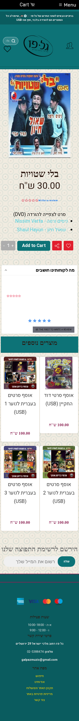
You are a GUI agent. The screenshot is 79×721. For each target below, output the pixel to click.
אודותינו (40, 682)
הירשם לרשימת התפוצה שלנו (40, 549)
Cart (25, 4)
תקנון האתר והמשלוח (39, 688)
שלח (66, 561)
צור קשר (39, 700)
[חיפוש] (13, 41)
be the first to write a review (54, 329)
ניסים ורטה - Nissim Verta (41, 221)
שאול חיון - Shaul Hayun (41, 229)
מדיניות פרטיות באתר (39, 694)
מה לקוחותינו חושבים (55, 270)
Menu (70, 5)
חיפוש (39, 676)
